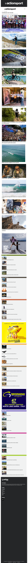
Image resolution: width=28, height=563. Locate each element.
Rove (2, 490)
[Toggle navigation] (25, 9)
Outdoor (3, 488)
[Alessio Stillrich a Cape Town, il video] (14, 413)
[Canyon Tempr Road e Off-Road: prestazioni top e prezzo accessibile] (14, 356)
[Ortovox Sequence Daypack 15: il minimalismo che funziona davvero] (14, 374)
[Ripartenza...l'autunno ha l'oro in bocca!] (14, 295)
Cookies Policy (10, 562)
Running (3, 489)
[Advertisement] (14, 508)
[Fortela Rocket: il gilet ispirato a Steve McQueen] (14, 302)
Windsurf (3, 493)
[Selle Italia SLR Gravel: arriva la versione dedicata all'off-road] (14, 351)
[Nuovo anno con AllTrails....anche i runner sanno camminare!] (14, 285)
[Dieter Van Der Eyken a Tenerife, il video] (14, 418)
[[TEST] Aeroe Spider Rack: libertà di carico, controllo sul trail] (14, 379)
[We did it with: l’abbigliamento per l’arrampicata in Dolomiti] (14, 263)
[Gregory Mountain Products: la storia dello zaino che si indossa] (14, 268)
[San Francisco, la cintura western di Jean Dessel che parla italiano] (14, 312)
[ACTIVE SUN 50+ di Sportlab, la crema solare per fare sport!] (14, 280)
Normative (18, 562)
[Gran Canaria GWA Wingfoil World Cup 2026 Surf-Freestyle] (14, 435)
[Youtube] (3, 499)
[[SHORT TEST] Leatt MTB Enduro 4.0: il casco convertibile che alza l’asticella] (14, 384)
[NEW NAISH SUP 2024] (14, 423)
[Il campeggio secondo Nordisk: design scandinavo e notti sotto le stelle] (14, 273)
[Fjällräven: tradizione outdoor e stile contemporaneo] (14, 307)
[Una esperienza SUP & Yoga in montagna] (14, 428)
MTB (2, 492)
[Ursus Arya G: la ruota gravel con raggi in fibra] (14, 361)
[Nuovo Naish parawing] (14, 450)
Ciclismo (3, 491)
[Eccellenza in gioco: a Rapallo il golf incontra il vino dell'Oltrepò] (14, 458)
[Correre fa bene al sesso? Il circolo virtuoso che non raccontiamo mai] (14, 290)
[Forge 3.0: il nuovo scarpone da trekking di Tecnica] (14, 258)
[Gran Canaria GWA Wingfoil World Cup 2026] (14, 445)
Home (2, 11)
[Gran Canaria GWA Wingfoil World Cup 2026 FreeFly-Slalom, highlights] (14, 440)
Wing (3, 494)
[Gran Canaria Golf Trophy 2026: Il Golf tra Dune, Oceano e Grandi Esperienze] (14, 463)
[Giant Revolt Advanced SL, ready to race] (14, 346)
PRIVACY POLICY (14, 562)
